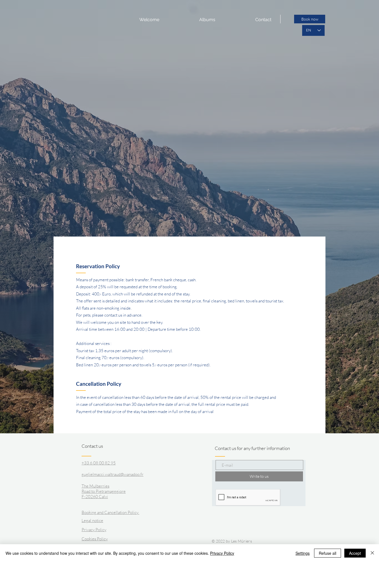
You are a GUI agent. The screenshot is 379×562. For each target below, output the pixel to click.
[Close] (372, 553)
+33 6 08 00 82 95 (99, 463)
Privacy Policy (222, 553)
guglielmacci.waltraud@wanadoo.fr (112, 474)
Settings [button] (302, 553)
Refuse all (327, 553)
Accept (355, 553)
